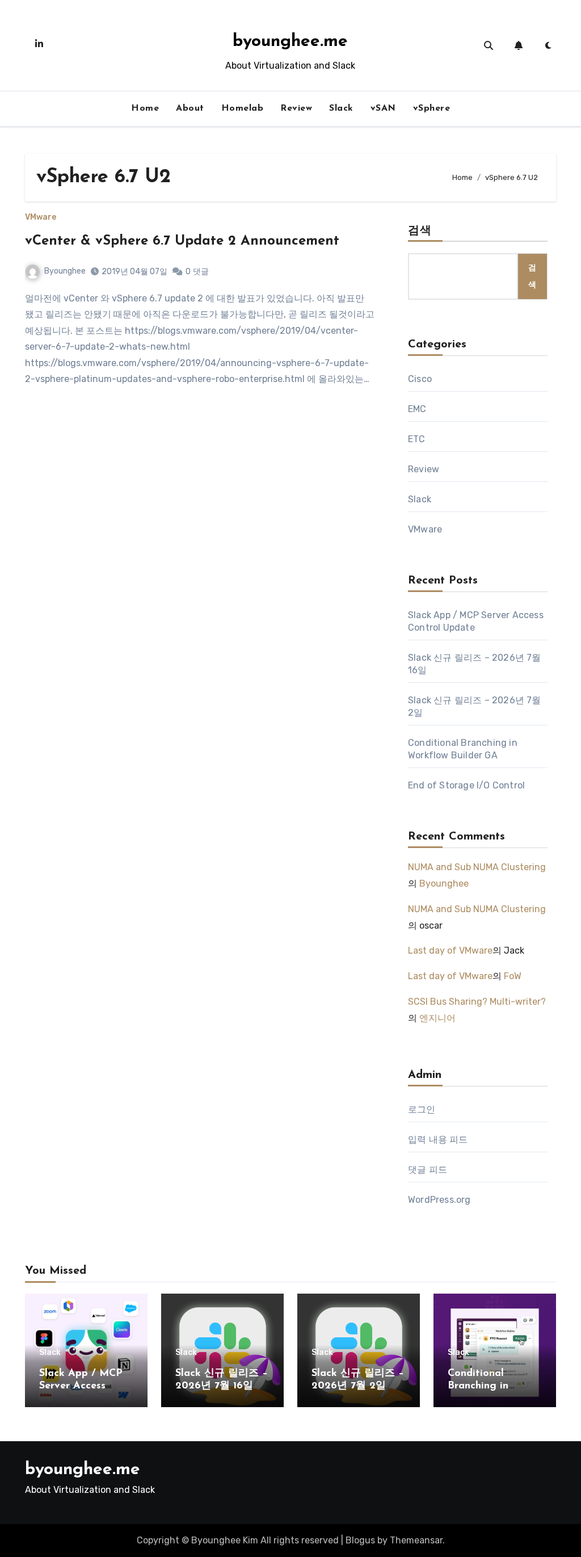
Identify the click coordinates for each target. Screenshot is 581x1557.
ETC (417, 439)
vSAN (383, 108)
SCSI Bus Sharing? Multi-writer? (477, 1001)
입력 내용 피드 (438, 1139)
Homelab (242, 108)
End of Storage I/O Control (466, 785)
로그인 (422, 1109)
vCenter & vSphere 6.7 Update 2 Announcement (182, 241)
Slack (341, 108)
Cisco (420, 378)
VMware (40, 217)
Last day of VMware (450, 950)
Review (296, 108)
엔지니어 (437, 1018)
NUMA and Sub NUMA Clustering (477, 867)
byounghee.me (290, 42)
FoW (512, 976)
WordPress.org (439, 1199)
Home (145, 108)
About (190, 108)
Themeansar (416, 1540)
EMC (417, 409)
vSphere (432, 108)
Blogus (360, 1540)
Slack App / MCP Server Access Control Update (81, 1386)
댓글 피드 (427, 1169)
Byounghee (65, 271)
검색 (420, 231)
